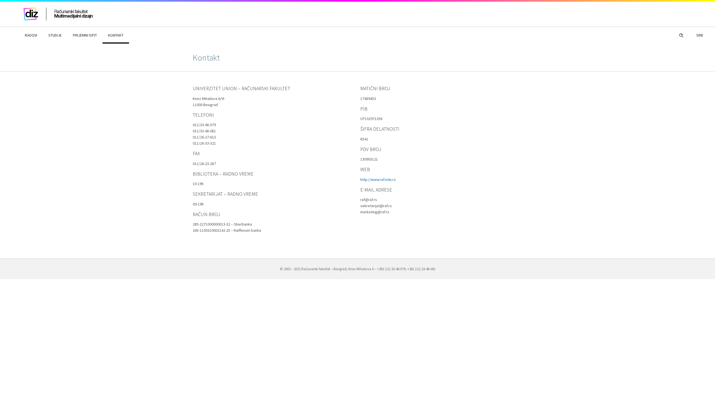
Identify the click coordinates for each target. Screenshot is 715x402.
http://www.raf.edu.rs (378, 179)
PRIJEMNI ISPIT (85, 35)
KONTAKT (115, 35)
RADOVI (31, 35)
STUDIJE (55, 35)
